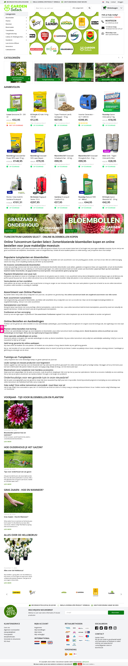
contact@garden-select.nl (103, 645)
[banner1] (33, 223)
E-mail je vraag (65, 387)
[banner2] (94, 223)
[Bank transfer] (74, 628)
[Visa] (68, 644)
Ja (75, 664)
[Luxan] (111, 592)
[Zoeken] (89, 8)
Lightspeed (85, 662)
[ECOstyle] (64, 592)
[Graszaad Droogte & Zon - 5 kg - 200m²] (88, 143)
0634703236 (99, 648)
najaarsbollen (102, 267)
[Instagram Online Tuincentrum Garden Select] (115, 629)
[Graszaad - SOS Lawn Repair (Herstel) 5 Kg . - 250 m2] (40, 143)
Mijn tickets (38, 632)
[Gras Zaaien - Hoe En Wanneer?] (18, 503)
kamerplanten (46, 307)
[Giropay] (87, 632)
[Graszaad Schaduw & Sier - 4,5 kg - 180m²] (64, 143)
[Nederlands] (103, 2)
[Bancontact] (74, 640)
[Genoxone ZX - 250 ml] (16, 101)
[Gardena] (80, 592)
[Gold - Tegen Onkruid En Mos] (112, 143)
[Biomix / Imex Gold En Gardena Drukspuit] (16, 184)
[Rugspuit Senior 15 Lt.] (40, 184)
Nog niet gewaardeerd (38, 123)
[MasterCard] (68, 640)
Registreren (38, 627)
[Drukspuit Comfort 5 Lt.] (64, 184)
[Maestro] (87, 636)
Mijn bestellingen (39, 630)
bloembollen (31, 250)
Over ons (7, 627)
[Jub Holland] (96, 592)
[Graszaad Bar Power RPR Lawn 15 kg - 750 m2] (16, 143)
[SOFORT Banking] (68, 632)
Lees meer (7, 442)
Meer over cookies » (88, 664)
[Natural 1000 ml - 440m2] (88, 184)
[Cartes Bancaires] (87, 628)
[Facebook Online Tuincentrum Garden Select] (96, 629)
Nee (80, 664)
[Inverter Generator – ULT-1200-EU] (88, 101)
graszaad (63, 365)
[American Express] (68, 628)
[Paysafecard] (87, 640)
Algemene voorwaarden (12, 630)
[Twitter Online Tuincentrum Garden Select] (101, 629)
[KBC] (74, 636)
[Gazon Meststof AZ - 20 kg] (112, 184)
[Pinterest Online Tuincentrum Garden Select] (105, 629)
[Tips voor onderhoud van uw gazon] (18, 459)
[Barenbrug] (16, 592)
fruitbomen (51, 314)
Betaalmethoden (9, 637)
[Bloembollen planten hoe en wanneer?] (18, 414)
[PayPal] (81, 640)
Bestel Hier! (9, 231)
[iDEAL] (68, 636)
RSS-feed (7, 641)
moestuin (108, 248)
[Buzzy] (32, 592)
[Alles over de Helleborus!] (18, 552)
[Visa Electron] (74, 644)
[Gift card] (81, 632)
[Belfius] (81, 628)
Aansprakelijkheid (9, 632)
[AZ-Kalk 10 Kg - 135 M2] (40, 101)
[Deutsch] (43, 644)
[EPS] (74, 632)
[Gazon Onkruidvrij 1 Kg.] (112, 101)
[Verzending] (66, 654)
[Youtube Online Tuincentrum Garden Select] (110, 629)
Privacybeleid (8, 634)
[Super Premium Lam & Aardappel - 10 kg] (64, 101)
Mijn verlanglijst (39, 634)
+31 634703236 (41, 387)
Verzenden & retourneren (12, 639)
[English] (50, 644)
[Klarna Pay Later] (81, 636)
